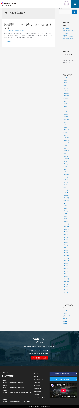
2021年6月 (65, 179)
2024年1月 (66, 135)
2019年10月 (66, 229)
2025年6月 (66, 106)
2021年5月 (65, 182)
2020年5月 (66, 213)
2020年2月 (66, 219)
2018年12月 (66, 255)
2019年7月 (65, 237)
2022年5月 (66, 164)
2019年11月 (66, 226)
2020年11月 (66, 198)
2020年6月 (66, 211)
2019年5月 (65, 242)
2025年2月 (66, 111)
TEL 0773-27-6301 (39, 350)
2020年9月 (66, 203)
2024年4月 (66, 130)
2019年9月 (65, 232)
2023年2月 (66, 153)
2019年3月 (66, 247)
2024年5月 (66, 127)
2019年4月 (66, 245)
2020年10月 (66, 200)
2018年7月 (65, 266)
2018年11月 (66, 258)
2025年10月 (66, 98)
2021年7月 (65, 177)
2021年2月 (65, 190)
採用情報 (65, 318)
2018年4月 (66, 271)
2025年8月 (66, 101)
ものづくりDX (66, 316)
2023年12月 (66, 137)
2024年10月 (66, 119)
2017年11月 (66, 281)
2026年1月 (65, 90)
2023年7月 (66, 148)
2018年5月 (65, 268)
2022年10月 (66, 158)
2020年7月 (66, 208)
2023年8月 (66, 145)
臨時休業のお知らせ (68, 38)
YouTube (65, 310)
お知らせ (65, 313)
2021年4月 (66, 185)
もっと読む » (7, 41)
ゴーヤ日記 (66, 28)
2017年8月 (65, 287)
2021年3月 (66, 187)
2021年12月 (66, 174)
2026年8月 (66, 77)
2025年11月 (66, 96)
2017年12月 (66, 279)
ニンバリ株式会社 (9, 376)
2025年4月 (66, 109)
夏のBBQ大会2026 (68, 30)
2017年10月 (66, 284)
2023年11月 (66, 140)
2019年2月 (65, 250)
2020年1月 (65, 221)
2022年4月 (66, 166)
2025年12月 (66, 93)
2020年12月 (66, 195)
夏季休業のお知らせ (68, 36)
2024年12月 (66, 117)
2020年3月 (66, 216)
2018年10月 (66, 260)
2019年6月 (65, 239)
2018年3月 (66, 273)
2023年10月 (66, 143)
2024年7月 (66, 124)
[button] (39, 357)
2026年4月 (66, 85)
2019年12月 (66, 224)
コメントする (7, 30)
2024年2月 (66, 132)
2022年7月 (66, 161)
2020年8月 (66, 205)
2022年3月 (66, 169)
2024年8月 (66, 122)
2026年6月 (66, 83)
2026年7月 (66, 80)
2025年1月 (65, 114)
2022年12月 (66, 156)
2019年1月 (65, 253)
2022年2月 (66, 171)
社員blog (65, 321)
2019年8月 (65, 234)
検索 (74, 12)
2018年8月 (65, 263)
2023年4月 (66, 151)
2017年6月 (65, 292)
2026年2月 (66, 88)
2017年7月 (65, 289)
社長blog (14, 30)
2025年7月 (66, 104)
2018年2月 (65, 276)
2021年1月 (65, 192)
